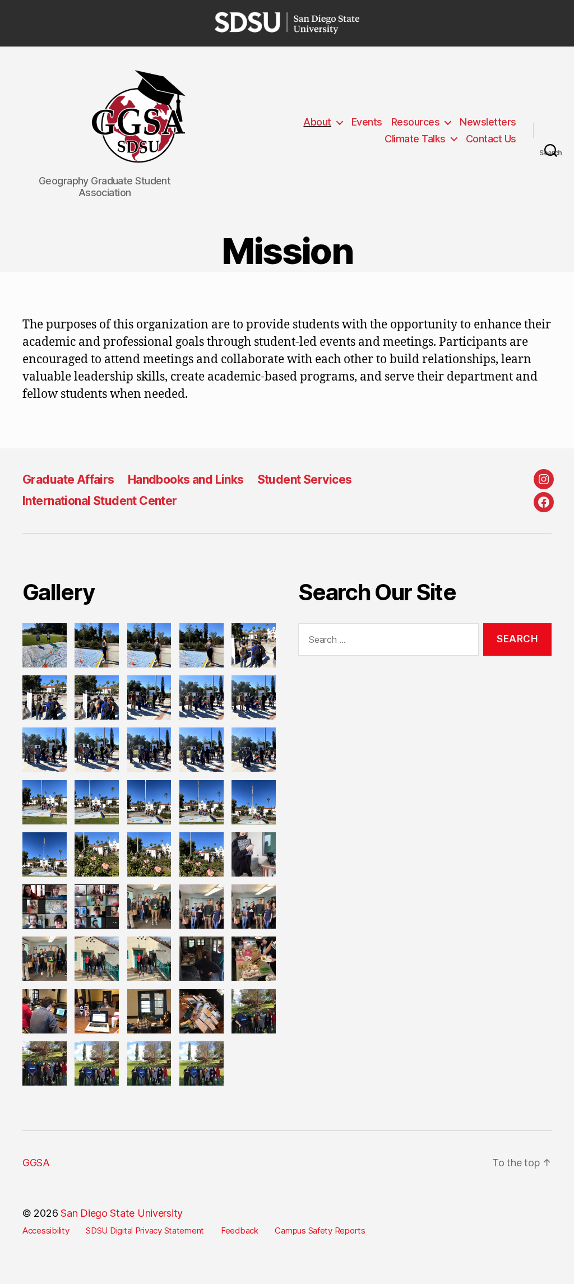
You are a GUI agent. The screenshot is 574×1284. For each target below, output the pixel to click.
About (317, 122)
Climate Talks (415, 139)
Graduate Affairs (68, 479)
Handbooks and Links (186, 479)
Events (366, 122)
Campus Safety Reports (320, 1230)
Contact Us (491, 139)
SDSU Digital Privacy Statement (145, 1230)
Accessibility (46, 1230)
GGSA (36, 1163)
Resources (415, 122)
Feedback (239, 1230)
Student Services (304, 479)
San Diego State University (122, 1213)
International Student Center (99, 501)
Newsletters (488, 122)
